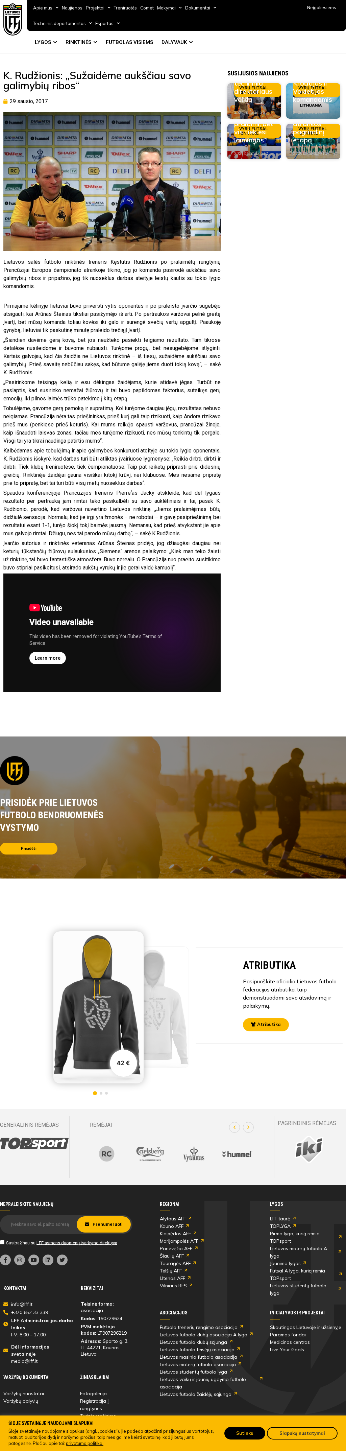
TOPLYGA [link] (280, 1226)
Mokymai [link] (166, 7)
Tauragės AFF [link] (175, 1263)
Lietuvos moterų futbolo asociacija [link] (198, 1364)
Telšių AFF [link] (171, 1271)
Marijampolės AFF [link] (179, 1241)
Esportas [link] (104, 23)
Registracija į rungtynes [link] (94, 1404)
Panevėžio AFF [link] (176, 1248)
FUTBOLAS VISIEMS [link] (129, 42)
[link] (12, 19)
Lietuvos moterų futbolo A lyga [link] (298, 1252)
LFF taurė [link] (280, 1219)
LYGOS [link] (43, 42)
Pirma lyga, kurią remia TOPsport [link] (295, 1237)
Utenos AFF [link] (172, 1278)
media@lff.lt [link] (24, 1361)
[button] (234, 1127)
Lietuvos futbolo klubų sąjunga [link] (193, 1342)
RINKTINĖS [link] (78, 42)
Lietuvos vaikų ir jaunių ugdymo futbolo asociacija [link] (203, 1383)
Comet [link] (147, 7)
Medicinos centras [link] (290, 1342)
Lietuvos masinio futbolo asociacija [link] (198, 1357)
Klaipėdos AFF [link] (175, 1234)
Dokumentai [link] (197, 7)
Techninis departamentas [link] (59, 23)
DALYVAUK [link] (174, 42)
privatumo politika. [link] (84, 1443)
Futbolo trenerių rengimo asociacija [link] (199, 1327)
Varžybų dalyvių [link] (20, 1401)
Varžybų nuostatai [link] (23, 1393)
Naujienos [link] (72, 7)
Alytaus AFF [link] (173, 1219)
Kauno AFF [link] (171, 1226)
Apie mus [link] (42, 7)
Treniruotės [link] (125, 7)
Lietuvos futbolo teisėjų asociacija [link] (197, 1350)
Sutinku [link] (244, 1433)
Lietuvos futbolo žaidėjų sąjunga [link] (195, 1394)
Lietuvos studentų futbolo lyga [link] (298, 1289)
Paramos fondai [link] (288, 1335)
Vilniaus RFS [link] (173, 1286)
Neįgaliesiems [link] (321, 7)
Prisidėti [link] (28, 848)
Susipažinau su (61, 1242)
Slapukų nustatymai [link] (302, 1433)
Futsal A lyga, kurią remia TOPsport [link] (297, 1274)
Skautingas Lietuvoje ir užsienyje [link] (305, 1327)
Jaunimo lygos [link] (285, 1263)
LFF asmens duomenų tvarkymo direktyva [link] (76, 1242)
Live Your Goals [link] (287, 1350)
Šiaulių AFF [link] (172, 1256)
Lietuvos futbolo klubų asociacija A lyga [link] (203, 1335)
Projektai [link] (95, 7)
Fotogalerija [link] (93, 1393)
